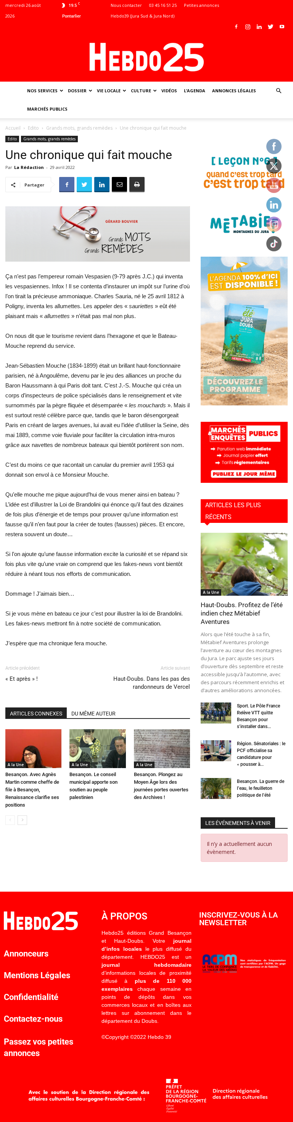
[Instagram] (247, 26)
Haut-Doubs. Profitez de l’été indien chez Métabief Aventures (242, 613)
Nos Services (42, 90)
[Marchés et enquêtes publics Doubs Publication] (244, 480)
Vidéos (169, 90)
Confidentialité (31, 997)
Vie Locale (109, 90)
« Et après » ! (21, 678)
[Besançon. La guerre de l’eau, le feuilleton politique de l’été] (216, 788)
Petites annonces (201, 5)
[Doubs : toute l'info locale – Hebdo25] (146, 57)
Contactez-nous (33, 1019)
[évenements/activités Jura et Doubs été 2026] (244, 403)
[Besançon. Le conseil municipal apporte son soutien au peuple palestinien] (97, 748)
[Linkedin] (259, 26)
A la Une (16, 764)
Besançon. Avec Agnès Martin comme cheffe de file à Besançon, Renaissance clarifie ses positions (32, 790)
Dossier (77, 90)
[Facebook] (236, 26)
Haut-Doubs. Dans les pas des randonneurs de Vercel (151, 682)
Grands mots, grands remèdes (79, 128)
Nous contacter (126, 5)
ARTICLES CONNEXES (36, 713)
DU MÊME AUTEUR (93, 713)
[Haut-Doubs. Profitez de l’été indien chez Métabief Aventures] (244, 564)
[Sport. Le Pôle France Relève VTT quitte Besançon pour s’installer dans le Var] (216, 712)
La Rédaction (29, 167)
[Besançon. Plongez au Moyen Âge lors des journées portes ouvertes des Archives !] (162, 748)
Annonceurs (26, 953)
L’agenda (194, 90)
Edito (33, 128)
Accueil (13, 128)
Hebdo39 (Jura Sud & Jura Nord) (142, 16)
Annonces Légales (234, 90)
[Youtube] (282, 26)
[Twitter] (270, 26)
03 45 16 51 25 (163, 5)
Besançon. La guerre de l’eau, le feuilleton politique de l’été (260, 788)
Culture (141, 90)
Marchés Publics (47, 109)
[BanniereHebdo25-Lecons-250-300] (244, 238)
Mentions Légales (37, 975)
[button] (278, 91)
